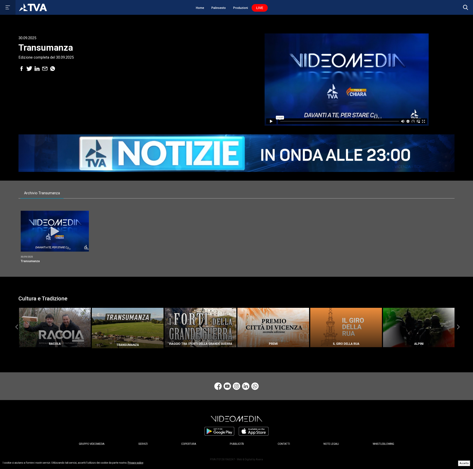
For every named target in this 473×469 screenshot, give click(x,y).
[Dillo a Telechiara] (255, 386)
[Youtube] (227, 386)
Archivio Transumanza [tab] (42, 193)
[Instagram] (236, 386)
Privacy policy (135, 462)
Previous (16, 326)
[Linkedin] (245, 386)
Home (200, 8)
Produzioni (240, 8)
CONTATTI (284, 443)
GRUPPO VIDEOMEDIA (92, 443)
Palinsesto (218, 8)
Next (458, 326)
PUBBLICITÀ (237, 443)
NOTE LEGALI (331, 443)
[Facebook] (218, 386)
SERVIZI (143, 443)
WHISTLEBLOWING (383, 443)
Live (259, 8)
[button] (464, 7)
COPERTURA (188, 443)
